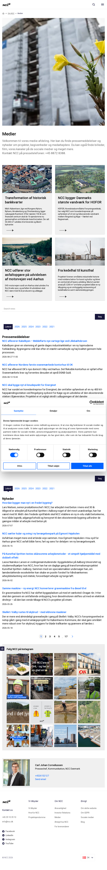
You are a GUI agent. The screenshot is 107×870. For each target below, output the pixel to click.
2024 (31, 326)
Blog (83, 822)
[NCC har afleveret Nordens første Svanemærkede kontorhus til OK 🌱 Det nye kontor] (89, 664)
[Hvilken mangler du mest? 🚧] (42, 712)
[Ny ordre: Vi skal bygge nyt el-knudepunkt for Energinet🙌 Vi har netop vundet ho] (65, 688)
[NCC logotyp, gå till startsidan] (6, 4)
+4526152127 (42, 775)
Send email (40, 779)
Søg (100, 317)
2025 (24, 326)
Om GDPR (85, 813)
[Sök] (93, 4)
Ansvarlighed (60, 808)
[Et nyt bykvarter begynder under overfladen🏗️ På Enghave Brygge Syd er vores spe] (89, 736)
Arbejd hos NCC (61, 822)
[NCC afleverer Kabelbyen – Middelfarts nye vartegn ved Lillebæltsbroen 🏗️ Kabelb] (18, 664)
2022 (45, 326)
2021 (51, 326)
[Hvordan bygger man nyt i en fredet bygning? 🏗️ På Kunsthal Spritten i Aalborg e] (65, 736)
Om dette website (89, 808)
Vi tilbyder (32, 808)
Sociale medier (87, 817)
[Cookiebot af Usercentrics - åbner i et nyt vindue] (91, 403)
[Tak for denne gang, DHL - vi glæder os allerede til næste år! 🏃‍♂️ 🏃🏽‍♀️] (42, 664)
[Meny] (102, 4)
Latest (8, 326)
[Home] (3, 13)
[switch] (40, 455)
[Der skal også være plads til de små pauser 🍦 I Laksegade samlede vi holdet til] (42, 688)
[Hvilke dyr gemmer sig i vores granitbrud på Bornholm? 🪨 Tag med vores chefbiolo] (89, 712)
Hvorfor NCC (33, 813)
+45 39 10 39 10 (9, 817)
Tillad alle (87, 466)
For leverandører (62, 826)
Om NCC (11, 13)
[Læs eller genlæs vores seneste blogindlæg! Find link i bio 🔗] (18, 736)
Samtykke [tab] (18, 411)
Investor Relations (62, 813)
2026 (17, 326)
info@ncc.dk (7, 822)
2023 (38, 326)
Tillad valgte (53, 466)
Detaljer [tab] (53, 411)
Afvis (19, 466)
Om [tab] (88, 411)
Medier (58, 817)
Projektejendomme (36, 817)
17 (66, 636)
